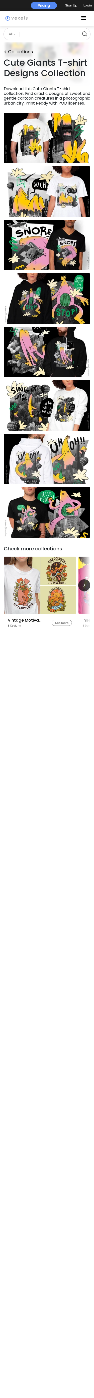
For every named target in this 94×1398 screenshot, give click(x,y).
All (11, 34)
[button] (71, 5)
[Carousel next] (84, 585)
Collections (20, 52)
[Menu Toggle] (83, 18)
